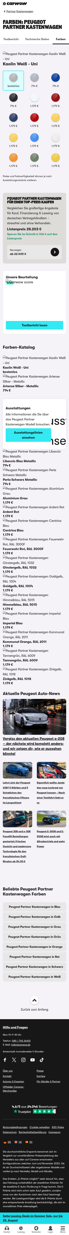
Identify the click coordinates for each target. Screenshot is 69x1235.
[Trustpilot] (34, 1111)
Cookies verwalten (40, 1127)
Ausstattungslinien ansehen (28, 435)
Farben (61, 39)
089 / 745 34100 (21, 1040)
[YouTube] (32, 1061)
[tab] (11, 39)
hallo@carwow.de (20, 1044)
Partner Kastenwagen (19, 11)
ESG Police (58, 1127)
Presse (40, 1070)
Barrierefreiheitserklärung (32, 1132)
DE (9, 1142)
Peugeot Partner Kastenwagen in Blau (34, 906)
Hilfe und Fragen (15, 1027)
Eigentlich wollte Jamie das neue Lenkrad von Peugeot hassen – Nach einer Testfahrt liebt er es (51, 792)
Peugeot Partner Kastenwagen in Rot (34, 956)
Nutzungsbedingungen (15, 1127)
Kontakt (7, 1076)
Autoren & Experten (13, 1081)
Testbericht (11, 39)
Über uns (8, 1070)
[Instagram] (23, 1061)
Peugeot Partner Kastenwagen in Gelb (35, 916)
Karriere (41, 1076)
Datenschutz (10, 1132)
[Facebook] (5, 1061)
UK (20, 1142)
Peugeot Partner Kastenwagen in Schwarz (34, 966)
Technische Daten (37, 39)
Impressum (54, 1132)
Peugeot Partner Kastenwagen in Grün (34, 936)
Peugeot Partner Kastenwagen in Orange (34, 946)
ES (31, 1142)
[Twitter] (14, 1061)
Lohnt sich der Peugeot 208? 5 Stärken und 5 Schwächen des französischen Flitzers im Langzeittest (16, 792)
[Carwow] (15, 3)
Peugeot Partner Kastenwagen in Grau (34, 926)
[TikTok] (42, 1061)
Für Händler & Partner (48, 1081)
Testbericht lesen (34, 325)
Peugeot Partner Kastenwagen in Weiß (34, 976)
